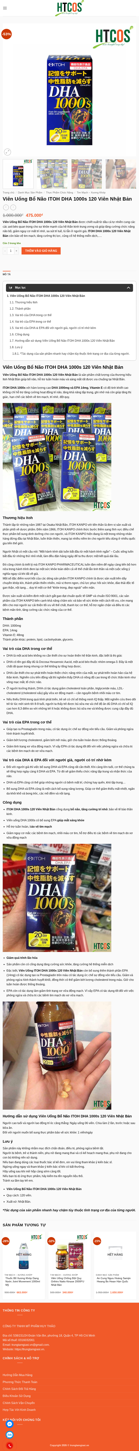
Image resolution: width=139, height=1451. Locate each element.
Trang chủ (8, 192)
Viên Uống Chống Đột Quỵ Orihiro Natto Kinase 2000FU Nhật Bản (67, 1281)
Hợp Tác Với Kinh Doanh (19, 1409)
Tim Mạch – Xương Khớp (91, 192)
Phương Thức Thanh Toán (20, 1382)
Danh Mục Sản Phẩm (30, 192)
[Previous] (10, 90)
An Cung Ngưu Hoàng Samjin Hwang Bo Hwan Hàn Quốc (114, 1280)
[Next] (129, 90)
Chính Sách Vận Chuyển (19, 1403)
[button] (5, 8)
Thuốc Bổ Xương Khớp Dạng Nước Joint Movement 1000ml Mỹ (22, 1281)
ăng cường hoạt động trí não (43, 392)
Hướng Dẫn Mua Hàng (17, 1375)
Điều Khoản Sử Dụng (17, 1395)
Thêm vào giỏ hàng (41, 250)
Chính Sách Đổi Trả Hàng (19, 1388)
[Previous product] (13, 207)
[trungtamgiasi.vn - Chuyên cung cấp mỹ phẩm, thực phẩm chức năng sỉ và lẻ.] (69, 8)
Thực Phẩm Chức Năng (59, 192)
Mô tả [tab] (6, 274)
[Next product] (6, 207)
